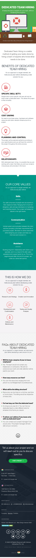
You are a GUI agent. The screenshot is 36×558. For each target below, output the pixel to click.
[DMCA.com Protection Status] (7, 525)
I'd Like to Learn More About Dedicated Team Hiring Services (18, 40)
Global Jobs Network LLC (8, 522)
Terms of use (20, 547)
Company (4, 513)
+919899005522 (17, 504)
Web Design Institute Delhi (24, 522)
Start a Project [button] (17, 460)
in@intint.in (7, 504)
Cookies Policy (27, 547)
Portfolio (15, 513)
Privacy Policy (12, 547)
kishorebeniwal (29, 504)
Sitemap (6, 547)
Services (10, 513)
